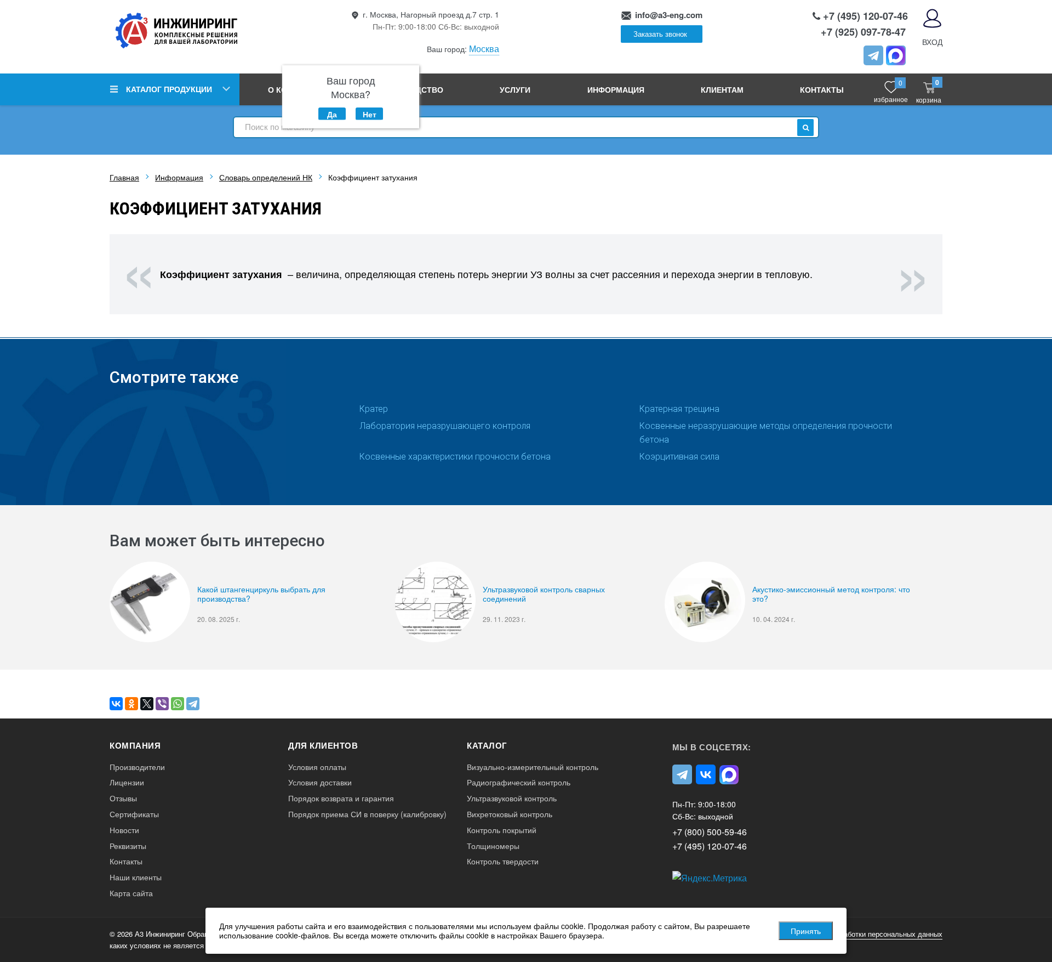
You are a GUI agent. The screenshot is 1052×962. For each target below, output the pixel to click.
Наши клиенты (136, 877)
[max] (729, 774)
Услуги (515, 89)
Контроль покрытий (501, 830)
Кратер (373, 409)
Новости (124, 830)
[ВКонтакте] (116, 703)
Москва (484, 48)
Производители (137, 767)
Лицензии (127, 782)
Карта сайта (131, 893)
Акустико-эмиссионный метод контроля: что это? (831, 594)
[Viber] (162, 703)
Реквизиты (128, 846)
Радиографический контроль (518, 782)
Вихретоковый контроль (509, 814)
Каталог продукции (169, 88)
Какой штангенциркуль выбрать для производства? (261, 594)
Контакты (822, 89)
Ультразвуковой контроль (512, 798)
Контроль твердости (503, 861)
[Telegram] (192, 703)
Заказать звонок (660, 34)
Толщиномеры (493, 846)
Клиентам (722, 89)
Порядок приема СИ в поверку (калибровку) (367, 814)
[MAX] (896, 55)
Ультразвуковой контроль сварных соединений (544, 594)
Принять (806, 930)
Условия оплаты (317, 767)
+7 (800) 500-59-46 (709, 831)
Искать (805, 127)
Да (332, 114)
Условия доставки (320, 782)
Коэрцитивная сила (679, 456)
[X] (146, 703)
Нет (369, 114)
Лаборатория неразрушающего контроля (444, 426)
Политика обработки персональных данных (870, 934)
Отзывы (123, 798)
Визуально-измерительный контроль (532, 767)
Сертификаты (134, 814)
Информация (615, 89)
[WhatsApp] (177, 703)
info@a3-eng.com (668, 15)
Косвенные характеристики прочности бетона (455, 456)
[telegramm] (873, 55)
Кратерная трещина (679, 409)
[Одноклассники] (131, 703)
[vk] (706, 774)
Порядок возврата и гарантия (341, 798)
